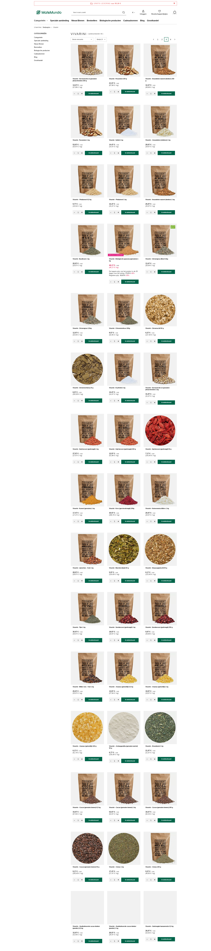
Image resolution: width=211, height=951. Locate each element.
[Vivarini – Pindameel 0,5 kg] (87, 181)
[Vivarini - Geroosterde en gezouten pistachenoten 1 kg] (160, 369)
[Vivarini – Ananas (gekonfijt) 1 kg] (160, 668)
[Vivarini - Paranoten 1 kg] (87, 121)
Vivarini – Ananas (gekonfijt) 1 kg (156, 687)
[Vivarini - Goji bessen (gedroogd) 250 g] (123, 430)
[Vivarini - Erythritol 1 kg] (123, 369)
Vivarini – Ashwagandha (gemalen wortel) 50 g (123, 747)
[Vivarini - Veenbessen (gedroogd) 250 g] (160, 608)
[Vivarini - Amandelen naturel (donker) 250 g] (160, 60)
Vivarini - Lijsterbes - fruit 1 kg (83, 568)
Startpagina (46, 27)
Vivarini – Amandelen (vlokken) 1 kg (157, 140)
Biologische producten (110, 21)
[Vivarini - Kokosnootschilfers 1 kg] (160, 489)
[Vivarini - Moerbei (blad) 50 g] (123, 549)
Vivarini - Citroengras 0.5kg (82, 328)
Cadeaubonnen (130, 21)
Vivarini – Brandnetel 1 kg (154, 746)
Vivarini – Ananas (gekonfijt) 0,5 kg (121, 687)
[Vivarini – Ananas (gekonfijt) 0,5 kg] (123, 668)
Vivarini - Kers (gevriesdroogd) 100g (121, 508)
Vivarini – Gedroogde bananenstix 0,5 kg (159, 926)
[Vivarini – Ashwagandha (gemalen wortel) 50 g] (123, 727)
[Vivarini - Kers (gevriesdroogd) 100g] (123, 489)
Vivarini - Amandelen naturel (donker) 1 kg (160, 199)
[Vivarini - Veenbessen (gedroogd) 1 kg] (123, 608)
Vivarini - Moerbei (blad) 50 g (119, 568)
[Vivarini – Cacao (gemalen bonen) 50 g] (87, 848)
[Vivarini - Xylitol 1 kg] (123, 121)
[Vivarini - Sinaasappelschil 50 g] (160, 549)
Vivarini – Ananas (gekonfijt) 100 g (84, 746)
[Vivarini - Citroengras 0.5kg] (87, 309)
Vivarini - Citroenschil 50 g (154, 328)
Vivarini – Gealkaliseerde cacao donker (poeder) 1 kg (122, 927)
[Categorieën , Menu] (48, 21)
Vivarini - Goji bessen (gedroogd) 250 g (122, 449)
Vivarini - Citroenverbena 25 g (83, 388)
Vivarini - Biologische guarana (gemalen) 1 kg (123, 260)
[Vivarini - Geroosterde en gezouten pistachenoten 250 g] (87, 60)
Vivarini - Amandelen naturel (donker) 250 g (159, 80)
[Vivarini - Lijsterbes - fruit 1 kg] (87, 549)
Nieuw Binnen (77, 21)
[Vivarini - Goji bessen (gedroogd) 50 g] (160, 430)
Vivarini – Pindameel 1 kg (118, 199)
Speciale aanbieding (59, 21)
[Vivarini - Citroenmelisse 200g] (123, 309)
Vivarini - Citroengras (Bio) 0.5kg (156, 259)
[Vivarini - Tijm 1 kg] (87, 608)
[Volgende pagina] (175, 39)
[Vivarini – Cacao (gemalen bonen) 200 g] (160, 788)
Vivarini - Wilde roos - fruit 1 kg (83, 687)
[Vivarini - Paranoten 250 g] (123, 60)
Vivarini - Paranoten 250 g (118, 79)
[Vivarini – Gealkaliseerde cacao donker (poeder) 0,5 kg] (87, 907)
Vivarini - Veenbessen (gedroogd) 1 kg (122, 627)
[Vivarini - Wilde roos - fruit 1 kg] (87, 668)
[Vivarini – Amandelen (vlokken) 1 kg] (160, 121)
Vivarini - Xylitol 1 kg (116, 140)
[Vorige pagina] (153, 39)
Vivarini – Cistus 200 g (153, 867)
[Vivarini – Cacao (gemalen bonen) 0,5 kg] (87, 788)
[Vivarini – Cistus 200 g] (160, 848)
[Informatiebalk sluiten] (174, 3)
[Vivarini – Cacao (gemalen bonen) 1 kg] (123, 788)
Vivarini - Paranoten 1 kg (81, 140)
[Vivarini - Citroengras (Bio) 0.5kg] (160, 240)
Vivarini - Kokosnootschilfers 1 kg (157, 508)
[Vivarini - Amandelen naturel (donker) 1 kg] (160, 181)
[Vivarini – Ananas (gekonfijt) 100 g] (87, 727)
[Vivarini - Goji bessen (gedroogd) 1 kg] (87, 430)
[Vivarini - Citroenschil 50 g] (160, 309)
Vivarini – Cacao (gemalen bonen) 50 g (86, 867)
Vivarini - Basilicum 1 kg (81, 259)
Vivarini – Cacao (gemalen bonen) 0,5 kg (86, 807)
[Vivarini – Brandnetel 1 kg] (160, 727)
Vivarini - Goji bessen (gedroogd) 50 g (158, 449)
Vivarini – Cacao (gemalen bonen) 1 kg (122, 807)
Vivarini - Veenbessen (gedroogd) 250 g (159, 627)
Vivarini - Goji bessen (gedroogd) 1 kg (86, 449)
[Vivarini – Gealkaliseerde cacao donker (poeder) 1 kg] (123, 907)
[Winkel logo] (49, 12)
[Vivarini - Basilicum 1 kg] (87, 240)
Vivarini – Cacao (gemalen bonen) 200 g (159, 807)
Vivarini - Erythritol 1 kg (117, 388)
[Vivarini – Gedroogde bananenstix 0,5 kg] (160, 907)
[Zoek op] (123, 12)
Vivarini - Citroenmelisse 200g (119, 328)
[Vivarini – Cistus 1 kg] (123, 848)
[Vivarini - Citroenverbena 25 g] (87, 369)
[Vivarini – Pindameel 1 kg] (123, 181)
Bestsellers (92, 21)
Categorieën (40, 33)
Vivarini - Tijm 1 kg (79, 627)
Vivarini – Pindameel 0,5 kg (82, 199)
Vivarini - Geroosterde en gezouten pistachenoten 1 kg (157, 389)
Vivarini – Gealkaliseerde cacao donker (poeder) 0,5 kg (86, 927)
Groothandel (153, 21)
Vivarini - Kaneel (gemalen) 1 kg (84, 508)
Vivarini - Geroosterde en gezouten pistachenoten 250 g (85, 80)
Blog (142, 21)
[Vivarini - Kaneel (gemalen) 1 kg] (87, 489)
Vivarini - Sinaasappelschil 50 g (156, 568)
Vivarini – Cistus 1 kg (116, 867)
